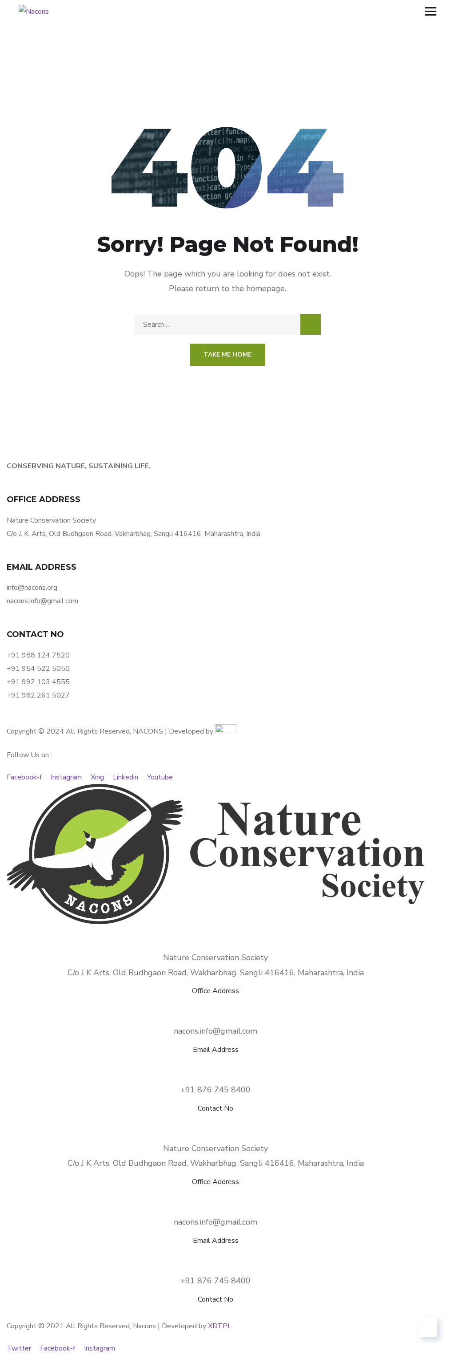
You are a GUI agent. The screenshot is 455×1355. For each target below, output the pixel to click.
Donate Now (244, 717)
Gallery (181, 717)
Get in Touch (317, 717)
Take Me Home (227, 354)
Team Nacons (117, 717)
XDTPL (219, 1326)
